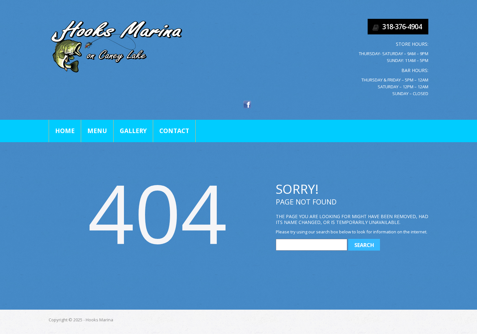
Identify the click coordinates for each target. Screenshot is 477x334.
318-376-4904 (402, 26)
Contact (174, 131)
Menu (97, 131)
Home (65, 131)
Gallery (133, 131)
